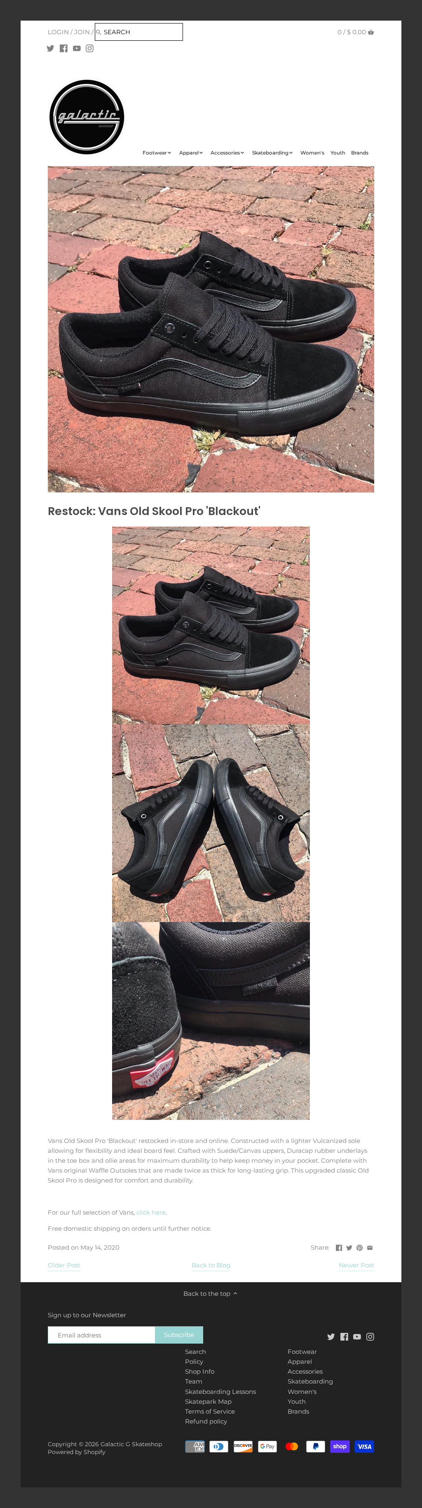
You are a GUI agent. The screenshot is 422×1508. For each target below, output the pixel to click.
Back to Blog (211, 1265)
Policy (194, 1361)
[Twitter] (50, 48)
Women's (302, 1392)
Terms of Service (210, 1411)
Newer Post (356, 1265)
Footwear (302, 1352)
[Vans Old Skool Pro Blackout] (211, 625)
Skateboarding (310, 1381)
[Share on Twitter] (349, 1246)
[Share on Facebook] (339, 1246)
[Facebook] (64, 48)
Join (82, 32)
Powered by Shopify (77, 1452)
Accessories (305, 1371)
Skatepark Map (208, 1401)
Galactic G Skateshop (131, 1444)
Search (195, 1352)
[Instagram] (90, 48)
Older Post (64, 1265)
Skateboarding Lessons (220, 1392)
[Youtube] (77, 48)
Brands (298, 1411)
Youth (297, 1401)
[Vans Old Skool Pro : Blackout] (211, 1021)
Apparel (300, 1361)
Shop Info (199, 1371)
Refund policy (206, 1421)
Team (193, 1381)
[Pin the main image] (359, 1246)
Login (58, 32)
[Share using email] (370, 1246)
